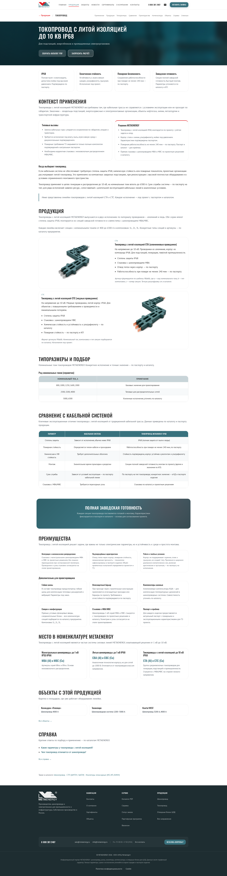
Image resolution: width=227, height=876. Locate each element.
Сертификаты (108, 5)
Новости (95, 5)
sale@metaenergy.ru (82, 842)
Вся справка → (45, 759)
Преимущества (144, 15)
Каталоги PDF (127, 799)
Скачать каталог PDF (52, 53)
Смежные (184, 15)
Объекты (85, 5)
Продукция (74, 5)
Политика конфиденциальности (109, 869)
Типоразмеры (122, 15)
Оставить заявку (179, 4)
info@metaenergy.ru (99, 842)
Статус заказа (127, 812)
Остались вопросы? (175, 842)
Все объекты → (45, 721)
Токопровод (162, 805)
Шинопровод (59, 775)
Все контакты (140, 842)
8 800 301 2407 (154, 4)
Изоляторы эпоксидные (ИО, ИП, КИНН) (103, 775)
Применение (99, 15)
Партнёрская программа (132, 819)
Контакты (134, 5)
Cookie (128, 869)
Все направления (164, 819)
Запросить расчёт (81, 53)
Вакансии (126, 825)
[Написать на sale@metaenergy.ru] (165, 4)
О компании (122, 5)
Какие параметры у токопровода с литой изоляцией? (67, 747)
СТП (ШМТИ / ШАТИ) (75, 775)
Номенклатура (157, 15)
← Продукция (44, 15)
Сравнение (133, 15)
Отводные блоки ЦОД (166, 812)
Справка (176, 15)
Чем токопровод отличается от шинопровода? (63, 752)
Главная (62, 5)
